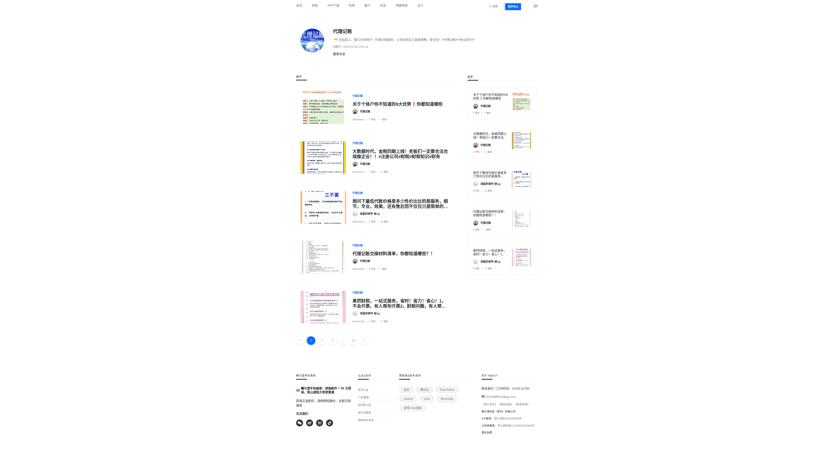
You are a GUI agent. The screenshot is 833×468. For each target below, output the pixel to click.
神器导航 (402, 5)
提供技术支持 (366, 420)
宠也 (406, 389)
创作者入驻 (364, 405)
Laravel (408, 398)
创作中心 (513, 6)
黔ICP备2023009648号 (508, 418)
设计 (420, 5)
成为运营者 (364, 412)
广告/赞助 (363, 397)
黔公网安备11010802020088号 (516, 425)
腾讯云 (424, 389)
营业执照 (487, 432)
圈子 (367, 5)
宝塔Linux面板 (413, 408)
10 (353, 340)
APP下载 (333, 5)
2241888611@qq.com (500, 396)
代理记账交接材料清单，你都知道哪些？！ (394, 253)
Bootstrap (447, 398)
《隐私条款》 (505, 404)
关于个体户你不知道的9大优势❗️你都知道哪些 (398, 104)
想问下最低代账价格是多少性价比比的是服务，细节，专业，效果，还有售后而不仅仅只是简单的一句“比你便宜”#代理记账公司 (400, 206)
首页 (299, 5)
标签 (383, 5)
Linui (427, 398)
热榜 (352, 5)
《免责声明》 (522, 404)
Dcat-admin (447, 389)
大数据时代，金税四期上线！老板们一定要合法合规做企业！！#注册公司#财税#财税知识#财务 (490, 139)
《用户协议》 (489, 404)
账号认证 (363, 390)
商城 (315, 5)
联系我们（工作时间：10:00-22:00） (507, 388)
